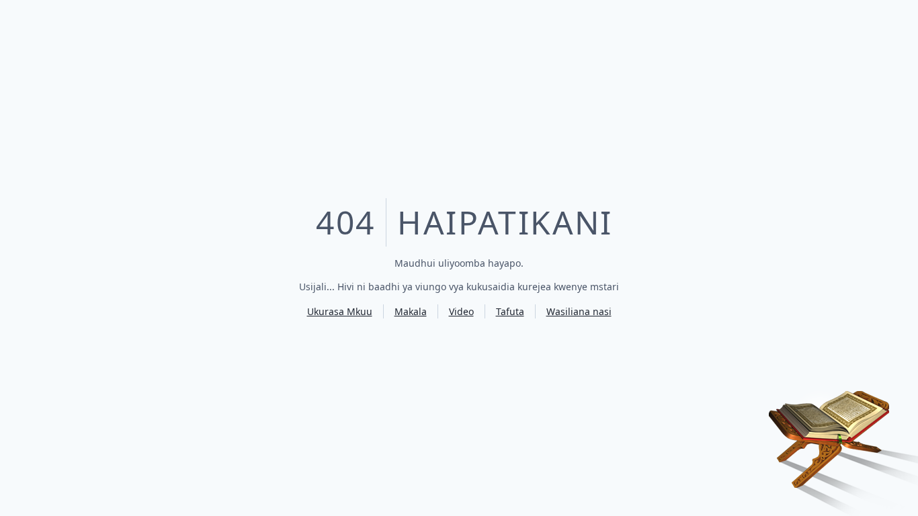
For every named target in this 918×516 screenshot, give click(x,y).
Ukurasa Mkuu (339, 311)
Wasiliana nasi (579, 311)
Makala (410, 311)
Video (461, 311)
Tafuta (510, 311)
